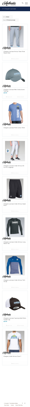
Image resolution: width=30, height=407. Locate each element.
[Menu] (25, 3)
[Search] (21, 3)
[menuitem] (21, 3)
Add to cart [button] (9, 96)
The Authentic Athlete (13, 403)
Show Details (21, 96)
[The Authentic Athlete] (12, 3)
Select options (15, 58)
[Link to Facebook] (22, 403)
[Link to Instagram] (25, 403)
